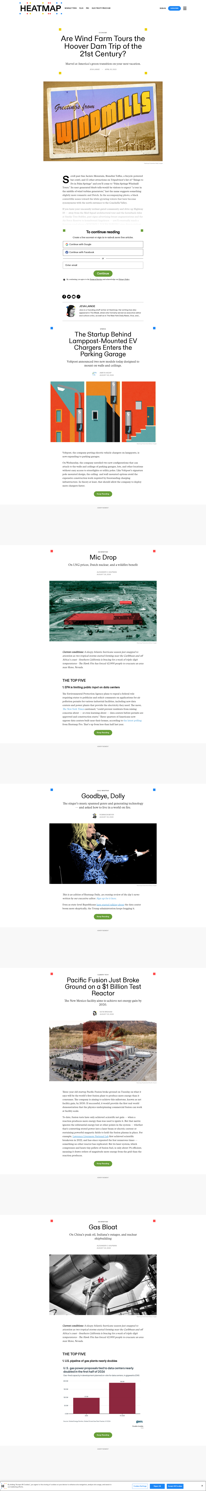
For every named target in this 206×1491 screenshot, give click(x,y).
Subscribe (174, 8)
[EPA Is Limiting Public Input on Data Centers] (103, 610)
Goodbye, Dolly (103, 796)
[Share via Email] (74, 297)
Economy (103, 33)
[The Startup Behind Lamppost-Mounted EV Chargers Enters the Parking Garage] (103, 411)
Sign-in (163, 8)
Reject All (157, 1486)
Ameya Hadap (105, 373)
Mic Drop (103, 557)
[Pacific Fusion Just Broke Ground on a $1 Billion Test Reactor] (103, 1050)
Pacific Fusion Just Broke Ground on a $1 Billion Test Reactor (103, 987)
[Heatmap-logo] (41, 8)
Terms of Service (96, 279)
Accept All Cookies (175, 1486)
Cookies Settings (140, 1486)
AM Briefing (103, 552)
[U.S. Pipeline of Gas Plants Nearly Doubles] (103, 1284)
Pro (87, 8)
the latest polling (133, 721)
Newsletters (71, 8)
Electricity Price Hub (101, 8)
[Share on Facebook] (64, 297)
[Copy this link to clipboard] (78, 297)
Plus (81, 8)
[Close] (202, 1485)
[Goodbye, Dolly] (103, 853)
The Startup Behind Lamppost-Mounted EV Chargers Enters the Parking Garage (103, 344)
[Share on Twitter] (69, 297)
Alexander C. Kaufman (107, 572)
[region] (103, 1486)
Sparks (103, 329)
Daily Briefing (103, 791)
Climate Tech (103, 975)
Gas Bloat (103, 1227)
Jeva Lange (95, 69)
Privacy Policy (124, 279)
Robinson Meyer (107, 815)
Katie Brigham (106, 1012)
